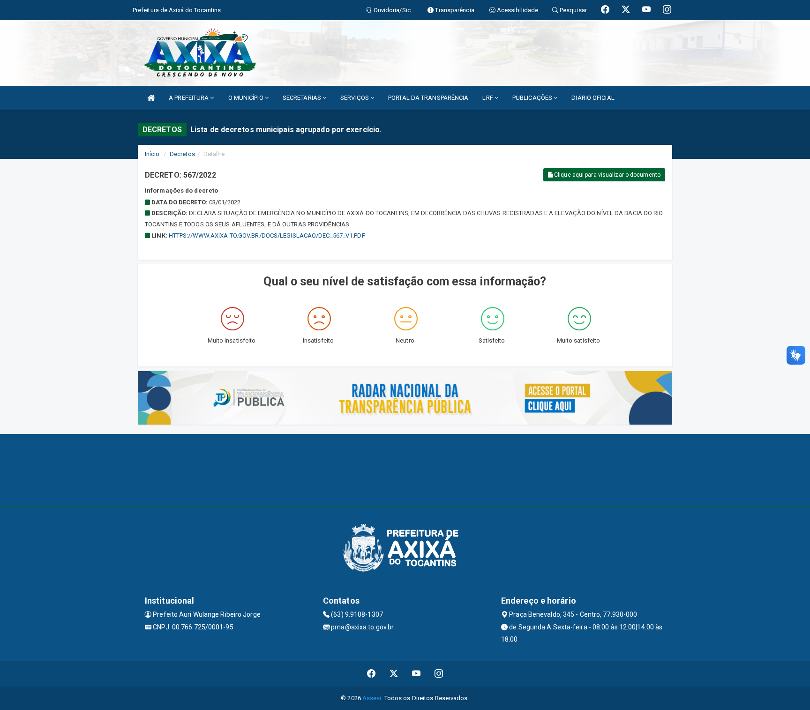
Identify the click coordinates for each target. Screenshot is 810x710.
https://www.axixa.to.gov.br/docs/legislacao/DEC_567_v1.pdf (267, 235)
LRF (488, 97)
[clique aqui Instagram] (439, 673)
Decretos (182, 153)
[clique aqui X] (394, 673)
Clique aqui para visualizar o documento (606, 175)
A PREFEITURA (189, 97)
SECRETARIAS (302, 97)
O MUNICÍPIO (246, 97)
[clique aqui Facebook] (371, 673)
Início (152, 153)
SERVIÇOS (355, 97)
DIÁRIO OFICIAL (592, 97)
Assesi (372, 698)
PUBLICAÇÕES (533, 97)
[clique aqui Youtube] (416, 673)
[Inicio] (150, 98)
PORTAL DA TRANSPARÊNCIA (428, 97)
